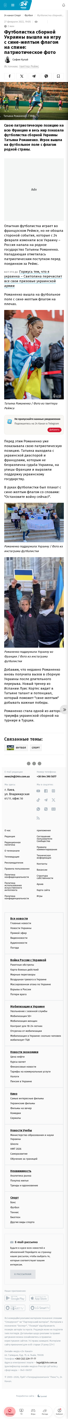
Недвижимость (20, 1171)
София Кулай (20, 59)
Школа (14, 1144)
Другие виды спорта (22, 1222)
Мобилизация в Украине (27, 1006)
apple (40, 1298)
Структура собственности (45, 877)
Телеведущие (12, 857)
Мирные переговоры (22, 974)
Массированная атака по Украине (30, 984)
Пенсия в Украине (21, 1081)
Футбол (29, 15)
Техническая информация (44, 856)
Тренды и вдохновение (24, 1185)
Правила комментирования (47, 848)
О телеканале (12, 851)
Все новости (19, 918)
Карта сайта (43, 890)
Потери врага (18, 994)
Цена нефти (17, 1056)
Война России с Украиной (28, 960)
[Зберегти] (58, 76)
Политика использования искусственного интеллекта (13, 886)
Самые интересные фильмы (27, 1098)
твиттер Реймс (29, 66)
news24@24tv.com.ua (17, 776)
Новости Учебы (21, 1130)
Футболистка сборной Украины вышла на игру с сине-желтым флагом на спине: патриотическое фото (50, 15)
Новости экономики (24, 1052)
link (38, 791)
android (15, 1298)
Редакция (10, 836)
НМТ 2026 (15, 1148)
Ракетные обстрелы (22, 964)
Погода (14, 947)
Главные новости (20, 923)
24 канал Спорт (13, 15)
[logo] (23, 5)
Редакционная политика (12, 843)
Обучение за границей (23, 1158)
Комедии (15, 1113)
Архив (40, 884)
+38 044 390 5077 (46, 776)
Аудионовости (18, 942)
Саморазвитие (19, 1153)
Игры (40, 896)
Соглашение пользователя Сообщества (44, 838)
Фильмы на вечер (21, 1108)
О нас (8, 830)
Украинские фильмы (22, 1103)
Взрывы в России (20, 989)
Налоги (14, 1076)
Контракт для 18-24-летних (26, 1026)
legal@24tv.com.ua (46, 1362)
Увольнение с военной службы (28, 1011)
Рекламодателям (14, 863)
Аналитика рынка (20, 1175)
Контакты (42, 864)
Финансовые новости (23, 1066)
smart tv (15, 1308)
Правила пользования (17, 869)
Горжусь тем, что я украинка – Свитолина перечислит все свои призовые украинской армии (33, 279)
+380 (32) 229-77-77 (25, 1358)
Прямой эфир (18, 933)
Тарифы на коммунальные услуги (30, 1071)
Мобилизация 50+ (20, 1016)
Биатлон (15, 1217)
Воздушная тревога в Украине (28, 979)
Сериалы (15, 1118)
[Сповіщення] (63, 5)
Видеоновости (19, 937)
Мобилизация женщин (23, 1021)
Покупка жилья (19, 1180)
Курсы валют (18, 1061)
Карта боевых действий (24, 969)
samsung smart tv (40, 1308)
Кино (13, 1093)
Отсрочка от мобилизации (26, 1031)
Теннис (14, 1212)
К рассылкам (22, 1274)
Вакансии (42, 870)
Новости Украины (21, 928)
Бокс (13, 1202)
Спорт (14, 1197)
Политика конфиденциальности (17, 876)
